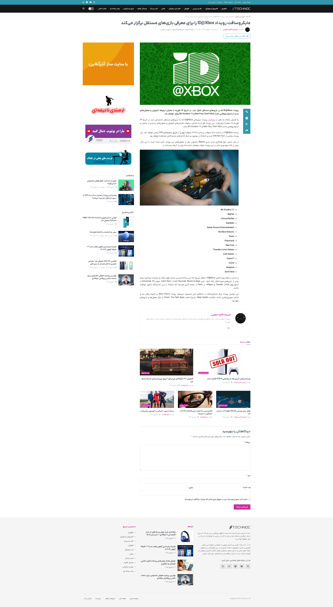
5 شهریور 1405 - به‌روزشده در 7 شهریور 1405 (102, 187)
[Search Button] (84, 9)
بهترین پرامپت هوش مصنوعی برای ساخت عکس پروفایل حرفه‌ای (101, 277)
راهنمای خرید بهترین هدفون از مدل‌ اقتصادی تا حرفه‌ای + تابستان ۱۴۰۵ (161, 533)
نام (248, 475)
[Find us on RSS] (222, 566)
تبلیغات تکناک (228, 2)
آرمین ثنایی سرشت (240, 382)
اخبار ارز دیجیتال (175, 9)
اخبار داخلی (102, 9)
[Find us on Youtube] (241, 566)
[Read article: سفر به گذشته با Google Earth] (126, 236)
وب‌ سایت (246, 487)
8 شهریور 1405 (110, 253)
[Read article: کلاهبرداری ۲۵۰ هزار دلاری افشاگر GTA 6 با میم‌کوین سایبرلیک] (195, 399)
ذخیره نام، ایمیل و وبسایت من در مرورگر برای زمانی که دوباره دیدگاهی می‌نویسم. (216, 499)
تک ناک (248, 17)
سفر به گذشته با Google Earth (103, 232)
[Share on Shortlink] (246, 112)
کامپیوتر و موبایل (211, 9)
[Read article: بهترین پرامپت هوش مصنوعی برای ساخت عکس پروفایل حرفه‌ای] (126, 280)
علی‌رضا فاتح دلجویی (230, 29)
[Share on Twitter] (246, 124)
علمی (163, 9)
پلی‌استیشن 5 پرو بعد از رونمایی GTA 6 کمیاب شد (228, 379)
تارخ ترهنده (184, 385)
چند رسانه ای (115, 9)
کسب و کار (154, 9)
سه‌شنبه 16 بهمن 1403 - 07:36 (207, 29)
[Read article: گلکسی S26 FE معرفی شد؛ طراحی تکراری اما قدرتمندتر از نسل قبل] (126, 265)
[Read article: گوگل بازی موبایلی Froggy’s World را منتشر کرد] (233, 399)
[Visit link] (108, 64)
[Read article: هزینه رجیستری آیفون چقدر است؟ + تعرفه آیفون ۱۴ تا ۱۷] (126, 251)
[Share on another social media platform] (246, 131)
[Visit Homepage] (241, 8)
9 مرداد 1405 (111, 202)
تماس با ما (211, 2)
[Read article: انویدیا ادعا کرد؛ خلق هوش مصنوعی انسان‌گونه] (126, 185)
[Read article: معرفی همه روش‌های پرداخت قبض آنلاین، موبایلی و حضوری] (185, 565)
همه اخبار (238, 2)
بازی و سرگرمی (128, 9)
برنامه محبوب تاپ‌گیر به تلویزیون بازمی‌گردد (157, 411)
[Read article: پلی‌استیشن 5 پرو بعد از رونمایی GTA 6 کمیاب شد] (223, 362)
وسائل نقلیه (142, 9)
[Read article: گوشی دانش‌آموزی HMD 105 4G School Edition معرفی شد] (126, 222)
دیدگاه (247, 442)
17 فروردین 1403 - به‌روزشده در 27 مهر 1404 (102, 236)
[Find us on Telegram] (235, 566)
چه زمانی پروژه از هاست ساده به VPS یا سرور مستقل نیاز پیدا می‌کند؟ (99, 196)
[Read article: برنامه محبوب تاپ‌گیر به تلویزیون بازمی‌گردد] (157, 399)
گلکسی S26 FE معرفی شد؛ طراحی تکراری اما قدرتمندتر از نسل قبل (102, 262)
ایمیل (190, 487)
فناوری (224, 9)
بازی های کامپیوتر (178, 29)
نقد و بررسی (197, 9)
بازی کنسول (189, 29)
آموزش (186, 9)
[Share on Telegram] (246, 118)
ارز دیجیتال (129, 549)
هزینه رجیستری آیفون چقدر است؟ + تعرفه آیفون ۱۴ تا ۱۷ (101, 248)
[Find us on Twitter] (247, 566)
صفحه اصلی (246, 2)
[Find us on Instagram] (229, 566)
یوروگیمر (211, 120)
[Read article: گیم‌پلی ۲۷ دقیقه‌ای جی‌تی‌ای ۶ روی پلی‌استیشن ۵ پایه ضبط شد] (166, 362)
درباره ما (219, 2)
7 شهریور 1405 (226, 382)
